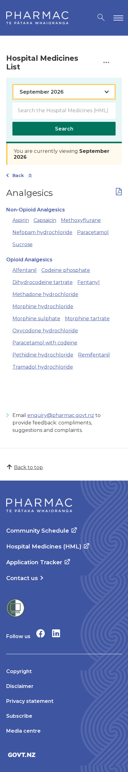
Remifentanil (94, 355)
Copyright (19, 671)
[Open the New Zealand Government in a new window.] (64, 754)
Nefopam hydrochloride (42, 232)
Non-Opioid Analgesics (35, 210)
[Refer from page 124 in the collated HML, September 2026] (119, 193)
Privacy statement (29, 701)
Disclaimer (20, 686)
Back (18, 175)
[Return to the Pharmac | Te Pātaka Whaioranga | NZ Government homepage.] (37, 18)
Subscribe (19, 716)
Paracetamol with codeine (44, 343)
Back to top (28, 467)
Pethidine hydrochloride (42, 355)
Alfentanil (24, 270)
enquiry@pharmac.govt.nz (60, 415)
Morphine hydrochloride (42, 306)
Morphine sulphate (36, 319)
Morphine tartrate (87, 319)
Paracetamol (93, 232)
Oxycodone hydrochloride (45, 331)
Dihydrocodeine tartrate (42, 282)
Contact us (22, 578)
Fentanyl (88, 282)
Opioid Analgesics (29, 260)
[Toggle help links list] (106, 62)
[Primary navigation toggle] (117, 18)
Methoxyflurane (81, 220)
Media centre (23, 731)
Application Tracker (34, 562)
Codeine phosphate (65, 270)
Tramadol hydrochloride (42, 367)
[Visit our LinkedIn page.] (56, 633)
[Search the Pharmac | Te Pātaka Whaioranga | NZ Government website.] (101, 18)
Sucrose (22, 244)
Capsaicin (45, 220)
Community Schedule (37, 530)
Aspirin (20, 220)
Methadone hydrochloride (45, 294)
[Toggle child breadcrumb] (30, 176)
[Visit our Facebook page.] (40, 633)
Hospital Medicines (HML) (43, 546)
